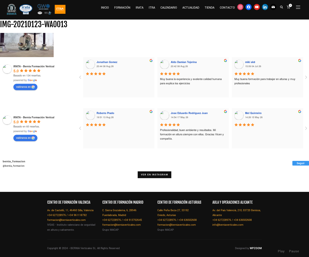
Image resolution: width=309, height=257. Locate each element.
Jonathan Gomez (107, 62)
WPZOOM (256, 248)
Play (281, 251)
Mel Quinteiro (253, 113)
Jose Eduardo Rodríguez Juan (189, 113)
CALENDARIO (168, 8)
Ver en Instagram (154, 175)
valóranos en (23, 86)
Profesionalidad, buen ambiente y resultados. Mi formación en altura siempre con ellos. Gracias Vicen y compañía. (192, 134)
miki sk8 (250, 62)
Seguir (301, 163)
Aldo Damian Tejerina (184, 62)
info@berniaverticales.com (227, 225)
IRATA (139, 8)
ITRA (152, 8)
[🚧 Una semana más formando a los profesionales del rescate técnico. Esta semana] (191, 183)
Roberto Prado (105, 113)
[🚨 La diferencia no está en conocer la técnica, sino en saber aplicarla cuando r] (210, 183)
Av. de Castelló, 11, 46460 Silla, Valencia (70, 210)
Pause (294, 251)
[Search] (281, 6)
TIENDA (209, 8)
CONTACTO (227, 8)
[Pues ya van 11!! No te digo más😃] (9, 183)
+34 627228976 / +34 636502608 (177, 220)
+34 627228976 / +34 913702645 (122, 220)
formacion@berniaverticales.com (66, 220)
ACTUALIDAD (190, 8)
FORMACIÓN (122, 8)
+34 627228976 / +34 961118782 (67, 215)
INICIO (105, 8)
